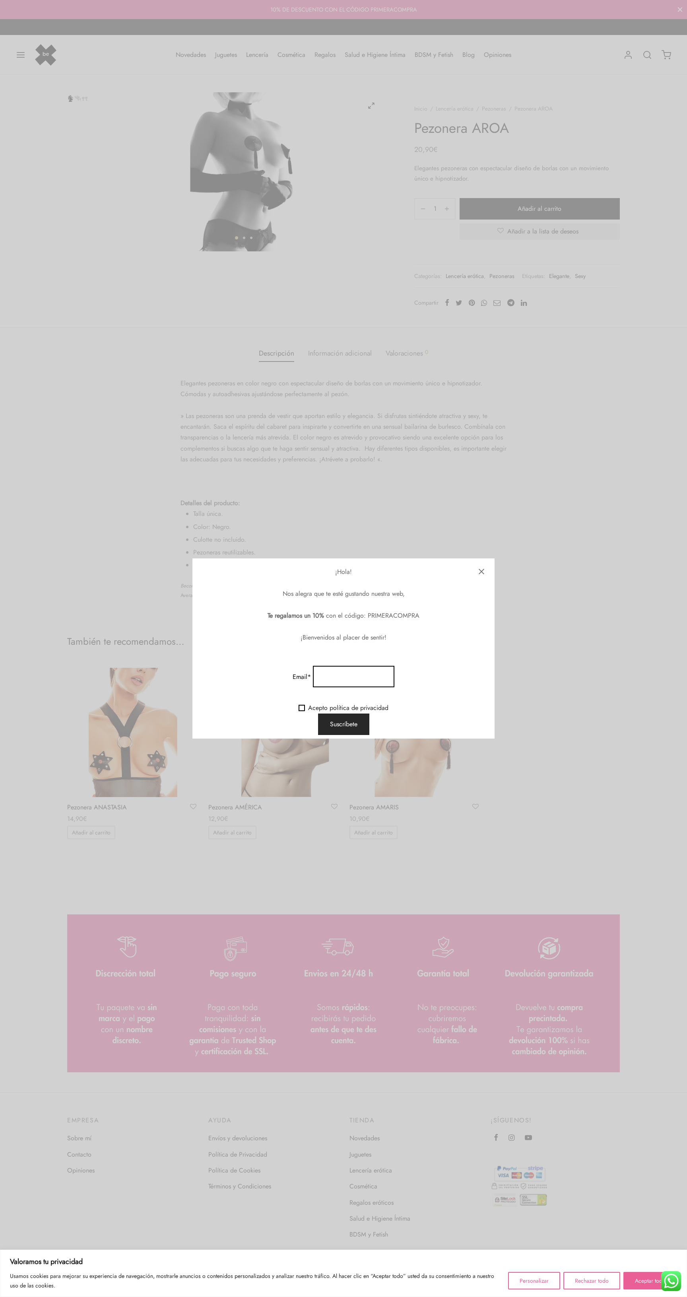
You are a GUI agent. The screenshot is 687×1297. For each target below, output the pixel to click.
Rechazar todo (592, 1281)
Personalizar (534, 1281)
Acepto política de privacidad (348, 707)
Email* (302, 676)
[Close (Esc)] (481, 571)
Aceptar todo (650, 1281)
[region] (343, 1273)
